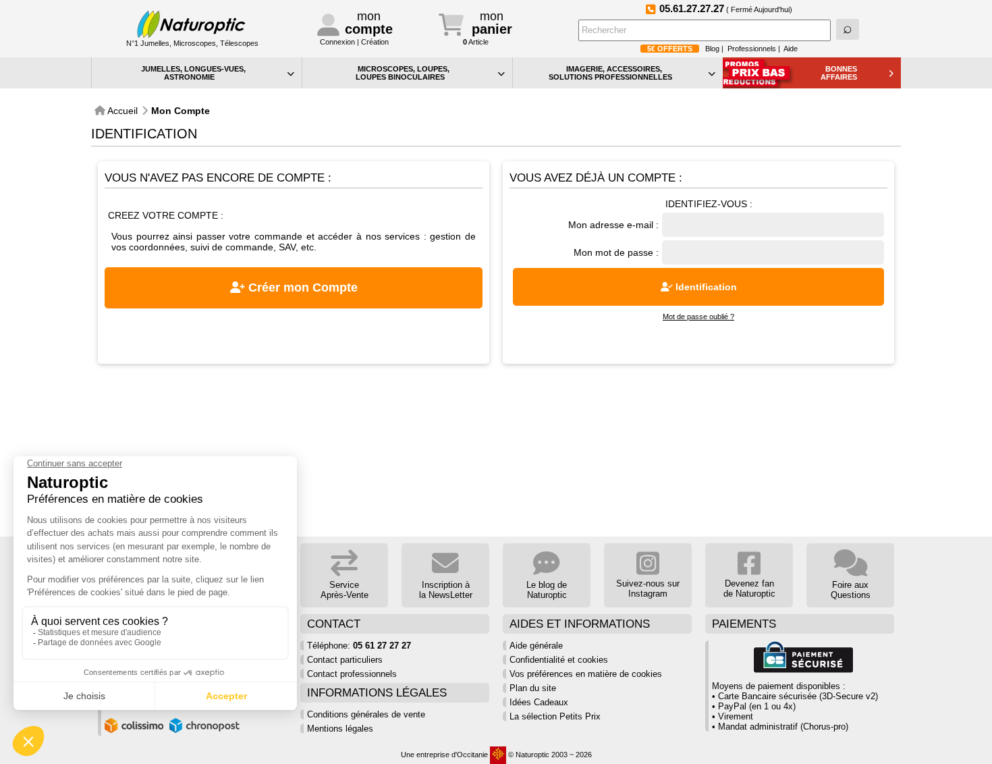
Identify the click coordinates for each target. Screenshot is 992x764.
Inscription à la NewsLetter (445, 590)
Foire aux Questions (851, 590)
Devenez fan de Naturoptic (749, 588)
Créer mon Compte (301, 287)
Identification (705, 286)
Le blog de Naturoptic (546, 590)
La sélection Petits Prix (555, 716)
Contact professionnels (352, 674)
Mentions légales (340, 729)
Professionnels (751, 49)
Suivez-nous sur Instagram (648, 588)
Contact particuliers (345, 660)
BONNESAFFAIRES (839, 73)
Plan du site (532, 688)
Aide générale (536, 645)
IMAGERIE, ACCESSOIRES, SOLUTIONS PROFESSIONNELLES (610, 73)
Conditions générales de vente (366, 714)
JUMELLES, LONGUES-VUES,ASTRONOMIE (193, 73)
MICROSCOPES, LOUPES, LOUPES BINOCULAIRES (403, 73)
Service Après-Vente (344, 590)
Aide (790, 49)
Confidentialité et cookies (558, 660)
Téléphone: (359, 645)
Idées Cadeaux (538, 702)
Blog (712, 49)
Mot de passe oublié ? (698, 316)
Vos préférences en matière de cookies (585, 674)
